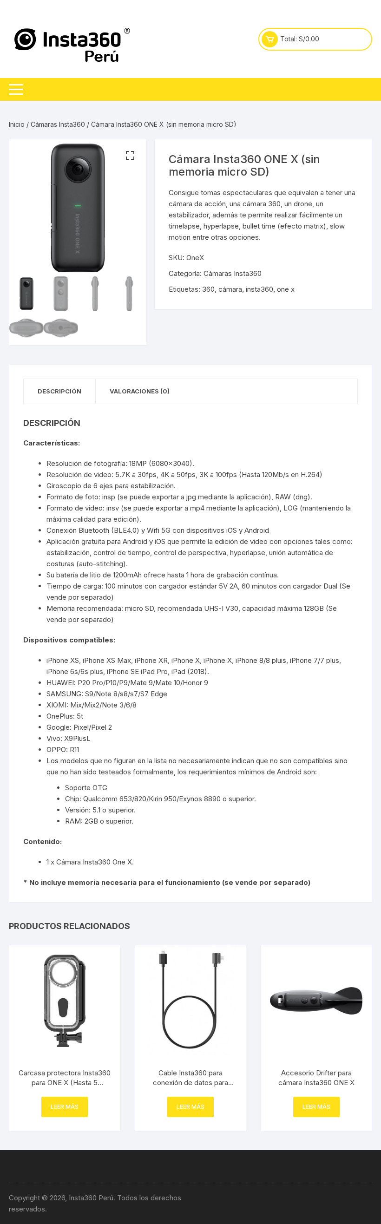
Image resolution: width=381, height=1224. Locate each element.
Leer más (65, 1106)
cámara (230, 289)
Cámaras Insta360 (58, 124)
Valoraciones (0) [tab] (140, 391)
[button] (130, 156)
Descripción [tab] (59, 391)
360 (208, 289)
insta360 (259, 289)
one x (286, 289)
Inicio (17, 124)
